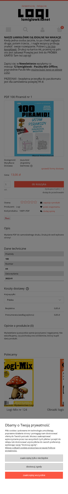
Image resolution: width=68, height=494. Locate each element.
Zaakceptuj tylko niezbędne (34, 458)
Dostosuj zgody (34, 466)
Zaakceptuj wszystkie (34, 475)
